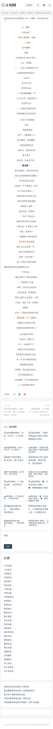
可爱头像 (8, 593)
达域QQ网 (13, 13)
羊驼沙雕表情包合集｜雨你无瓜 (17, 698)
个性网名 (22, 13)
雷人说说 (8, 663)
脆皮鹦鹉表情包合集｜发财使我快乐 (19, 691)
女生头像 (8, 620)
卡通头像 (8, 589)
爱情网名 (30, 13)
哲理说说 (8, 605)
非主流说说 (9, 671)
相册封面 (8, 652)
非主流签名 (9, 667)
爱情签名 (8, 640)
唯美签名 (8, 609)
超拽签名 (8, 659)
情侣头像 (8, 624)
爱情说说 (8, 644)
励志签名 (8, 581)
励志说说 (8, 585)
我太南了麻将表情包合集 (14, 695)
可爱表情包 (9, 597)
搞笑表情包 (9, 632)
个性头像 (8, 566)
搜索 (6, 536)
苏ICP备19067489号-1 (40, 725)
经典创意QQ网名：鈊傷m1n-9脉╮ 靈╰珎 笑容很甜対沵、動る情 (14, 412)
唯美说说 (8, 613)
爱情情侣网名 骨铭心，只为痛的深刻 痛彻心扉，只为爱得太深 (38, 523)
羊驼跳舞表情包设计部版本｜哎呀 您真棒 (21, 702)
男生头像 (8, 648)
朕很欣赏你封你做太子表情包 (16, 687)
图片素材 (8, 617)
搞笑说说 (8, 636)
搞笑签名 (8, 628)
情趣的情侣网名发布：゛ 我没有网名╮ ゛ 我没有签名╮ (14, 523)
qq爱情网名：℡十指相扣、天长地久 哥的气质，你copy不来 (39, 412)
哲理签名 (8, 601)
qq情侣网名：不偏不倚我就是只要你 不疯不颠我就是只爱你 (38, 450)
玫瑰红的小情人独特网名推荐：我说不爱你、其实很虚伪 (38, 474)
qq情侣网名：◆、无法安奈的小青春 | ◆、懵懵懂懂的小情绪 (38, 498)
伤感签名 (8, 574)
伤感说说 (8, 577)
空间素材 (8, 656)
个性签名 (8, 570)
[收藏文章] (14, 394)
